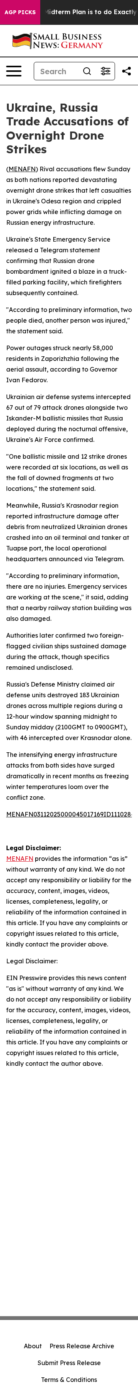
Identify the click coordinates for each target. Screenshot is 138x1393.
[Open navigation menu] (13, 71)
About (33, 1346)
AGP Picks (20, 12)
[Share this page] (126, 71)
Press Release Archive (81, 1346)
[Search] (87, 71)
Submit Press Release (69, 1363)
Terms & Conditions (69, 1379)
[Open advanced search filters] (105, 71)
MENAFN (22, 169)
